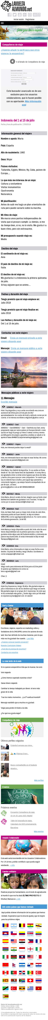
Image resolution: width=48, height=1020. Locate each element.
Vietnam (38, 991)
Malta (38, 959)
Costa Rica (30, 936)
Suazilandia (14, 983)
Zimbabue (5, 999)
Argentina (13, 928)
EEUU (14, 943)
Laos (22, 959)
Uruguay (30, 991)
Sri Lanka (5, 983)
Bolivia (30, 928)
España (5, 943)
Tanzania (5, 991)
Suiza (30, 983)
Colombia (22, 936)
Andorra (5, 928)
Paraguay (38, 967)
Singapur (38, 975)
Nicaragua (22, 967)
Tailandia (38, 983)
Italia (5, 959)
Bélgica (22, 928)
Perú (5, 975)
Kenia (13, 959)
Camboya (5, 936)
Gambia (5, 951)
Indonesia (22, 951)
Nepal (13, 967)
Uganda (22, 991)
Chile (13, 936)
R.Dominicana (22, 975)
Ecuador (38, 936)
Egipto (22, 943)
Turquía (14, 991)
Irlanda (39, 951)
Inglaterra (30, 951)
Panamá (30, 967)
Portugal (14, 975)
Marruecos (6, 967)
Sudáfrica (22, 983)
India (14, 951)
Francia (39, 943)
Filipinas (30, 943)
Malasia (30, 959)
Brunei (38, 928)
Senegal (30, 975)
